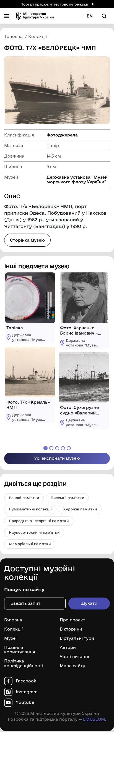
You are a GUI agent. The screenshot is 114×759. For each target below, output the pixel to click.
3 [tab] (57, 448)
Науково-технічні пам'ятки (34, 532)
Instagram (27, 692)
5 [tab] (69, 448)
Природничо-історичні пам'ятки (39, 521)
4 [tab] (63, 448)
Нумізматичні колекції (30, 509)
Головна (13, 620)
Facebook (26, 681)
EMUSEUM (94, 719)
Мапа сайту (72, 666)
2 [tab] (51, 448)
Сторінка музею (27, 240)
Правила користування (19, 649)
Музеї (10, 638)
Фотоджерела (62, 135)
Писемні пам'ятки (67, 498)
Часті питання (75, 656)
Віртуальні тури (77, 638)
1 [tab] (45, 448)
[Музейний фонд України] (35, 16)
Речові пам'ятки (24, 498)
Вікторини (71, 629)
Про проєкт (72, 620)
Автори (68, 647)
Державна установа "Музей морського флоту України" (77, 179)
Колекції (13, 629)
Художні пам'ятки (80, 509)
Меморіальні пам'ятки (30, 544)
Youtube (25, 702)
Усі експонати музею (57, 458)
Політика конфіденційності (23, 663)
